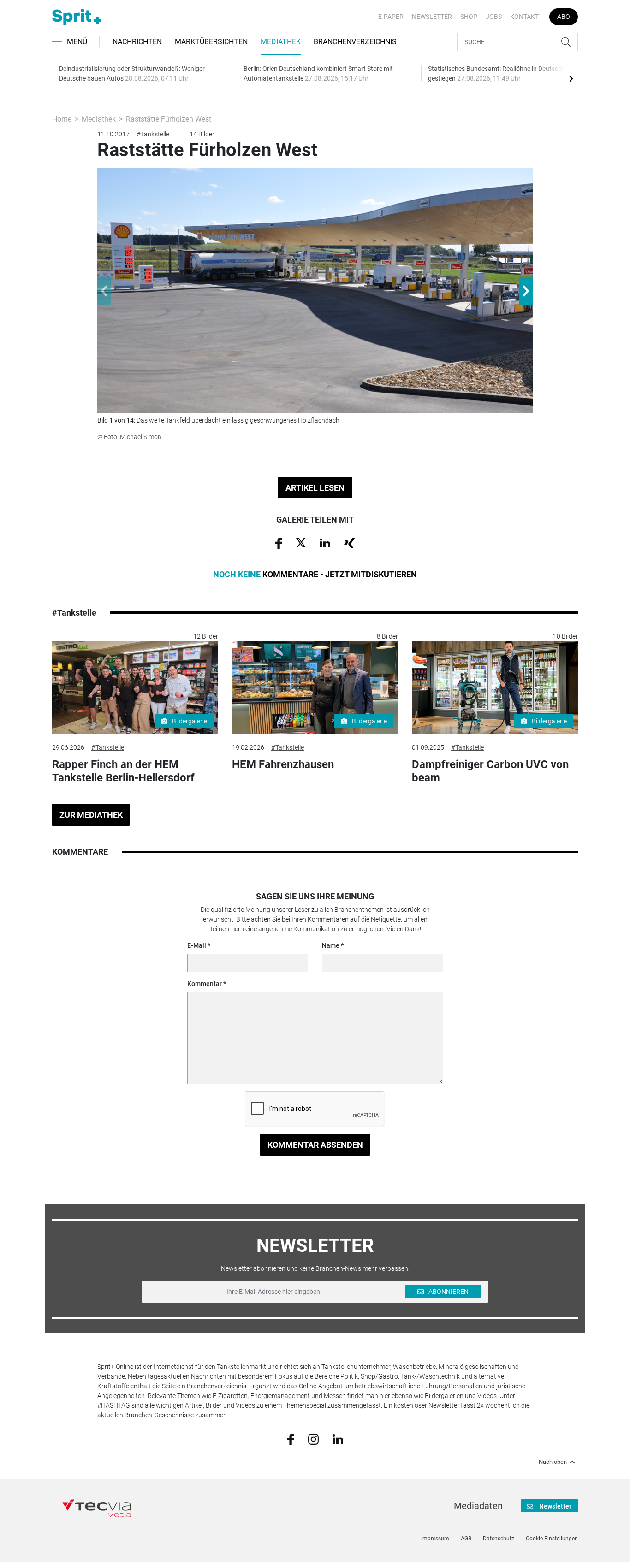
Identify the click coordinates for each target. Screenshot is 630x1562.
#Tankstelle (153, 134)
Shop (468, 16)
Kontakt (524, 16)
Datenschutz (498, 1538)
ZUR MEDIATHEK (91, 815)
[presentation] (571, 78)
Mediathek (281, 41)
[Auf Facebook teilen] (278, 542)
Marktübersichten (211, 41)
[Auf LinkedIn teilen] (325, 542)
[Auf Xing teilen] (349, 542)
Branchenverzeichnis (355, 41)
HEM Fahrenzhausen (283, 764)
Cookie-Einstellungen (552, 1538)
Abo (563, 16)
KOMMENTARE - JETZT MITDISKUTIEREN (315, 574)
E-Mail (196, 945)
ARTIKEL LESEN (315, 488)
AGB (466, 1538)
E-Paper (391, 16)
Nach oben (553, 1462)
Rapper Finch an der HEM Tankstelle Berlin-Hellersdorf (123, 771)
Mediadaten (478, 1505)
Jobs (494, 16)
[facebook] (290, 1438)
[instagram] (313, 1438)
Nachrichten (137, 41)
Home (61, 119)
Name (330, 945)
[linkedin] (338, 1438)
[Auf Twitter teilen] (301, 542)
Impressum (435, 1538)
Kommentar (204, 983)
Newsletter (432, 16)
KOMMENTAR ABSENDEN (315, 1145)
